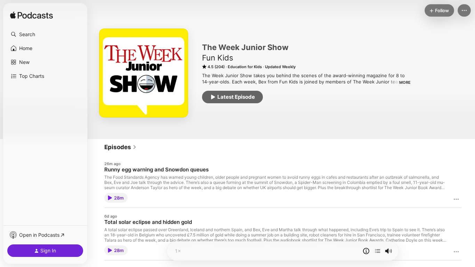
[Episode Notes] (366, 251)
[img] (31, 15)
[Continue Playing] (377, 251)
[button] (45, 34)
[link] (120, 147)
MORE (405, 82)
